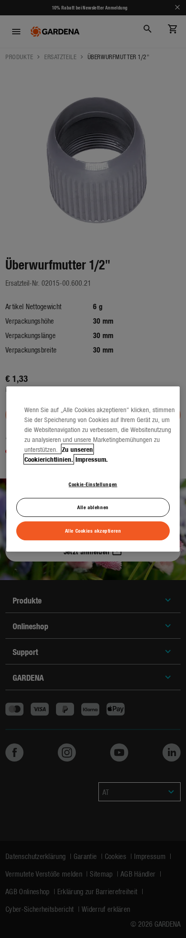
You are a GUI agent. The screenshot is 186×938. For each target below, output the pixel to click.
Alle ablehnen (92, 507)
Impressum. (91, 459)
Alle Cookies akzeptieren (93, 530)
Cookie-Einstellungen (93, 484)
